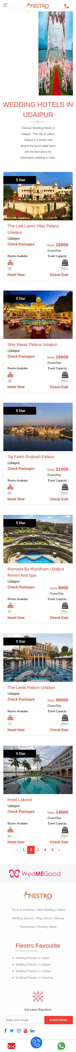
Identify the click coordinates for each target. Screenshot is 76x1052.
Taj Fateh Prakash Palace (31, 457)
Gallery (61, 909)
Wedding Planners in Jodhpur (33, 971)
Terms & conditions (24, 909)
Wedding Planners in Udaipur (33, 964)
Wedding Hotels (47, 926)
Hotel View (16, 275)
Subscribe (59, 1020)
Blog (39, 918)
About (48, 918)
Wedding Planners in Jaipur (32, 958)
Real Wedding (46, 909)
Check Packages (21, 244)
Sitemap (59, 918)
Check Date (59, 275)
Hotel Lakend (20, 799)
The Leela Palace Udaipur (31, 687)
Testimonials (27, 926)
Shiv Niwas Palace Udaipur (32, 344)
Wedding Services (23, 918)
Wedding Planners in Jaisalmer (34, 977)
